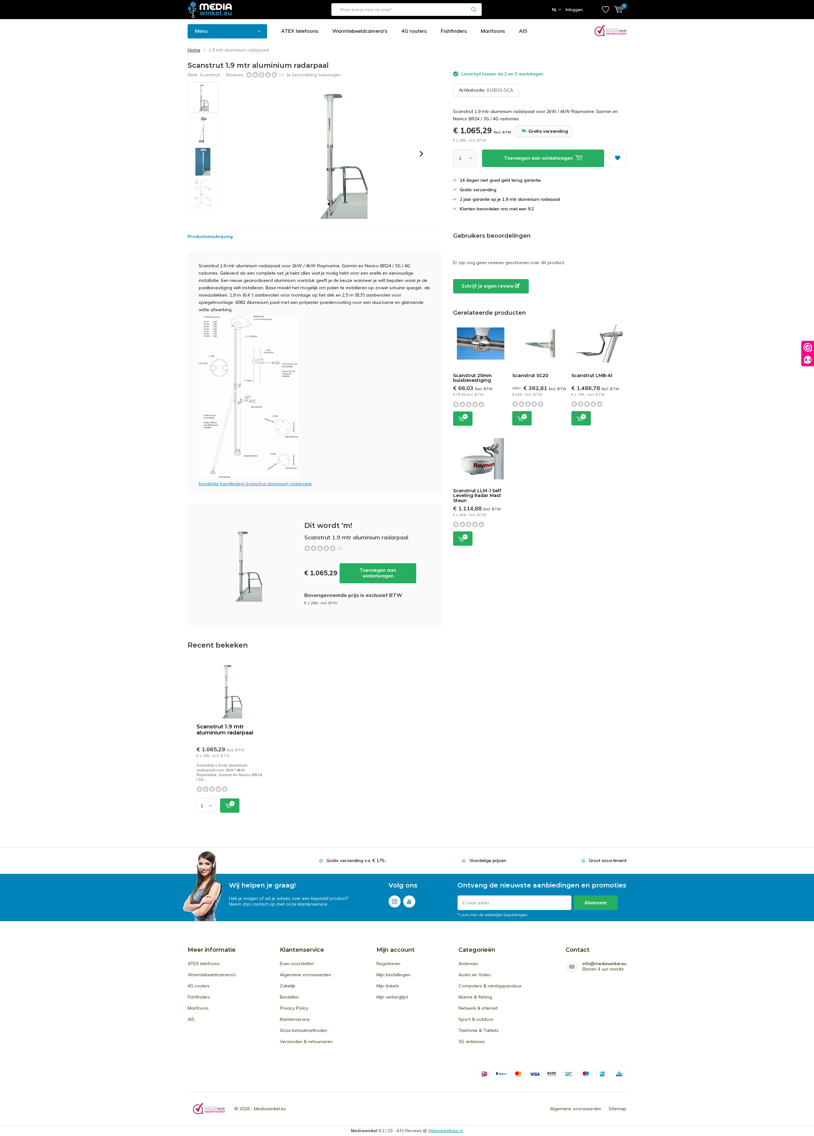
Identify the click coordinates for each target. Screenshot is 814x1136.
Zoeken (474, 9)
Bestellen (289, 997)
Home (194, 50)
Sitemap (617, 1108)
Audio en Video (475, 975)
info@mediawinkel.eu (604, 963)
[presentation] (421, 153)
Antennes (468, 963)
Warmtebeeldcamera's (359, 31)
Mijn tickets (387, 986)
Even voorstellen (297, 963)
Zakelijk (287, 986)
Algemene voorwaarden (305, 975)
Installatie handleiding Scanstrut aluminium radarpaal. (255, 484)
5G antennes (472, 1041)
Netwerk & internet (478, 1008)
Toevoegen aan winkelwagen (378, 573)
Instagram (395, 901)
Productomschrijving (210, 236)
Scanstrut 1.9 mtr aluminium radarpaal (225, 729)
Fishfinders (454, 31)
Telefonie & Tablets (479, 1030)
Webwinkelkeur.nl (445, 1130)
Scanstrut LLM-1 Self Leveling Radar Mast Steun (477, 495)
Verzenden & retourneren (306, 1041)
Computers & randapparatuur (490, 986)
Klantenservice (295, 1019)
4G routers (414, 31)
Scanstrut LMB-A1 (591, 375)
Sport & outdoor (476, 1019)
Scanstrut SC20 (530, 375)
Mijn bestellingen (393, 975)
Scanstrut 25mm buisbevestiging (472, 378)
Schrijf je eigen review (488, 286)
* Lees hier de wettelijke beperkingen (493, 914)
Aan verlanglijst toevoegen (617, 158)
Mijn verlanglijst (392, 997)
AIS (523, 31)
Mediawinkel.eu (270, 1108)
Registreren (388, 963)
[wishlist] (605, 9)
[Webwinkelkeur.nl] (209, 1108)
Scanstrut (210, 75)
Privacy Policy (294, 1008)
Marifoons (493, 31)
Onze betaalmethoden (303, 1030)
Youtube (409, 901)
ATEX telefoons (299, 31)
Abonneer (595, 903)
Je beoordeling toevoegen (313, 75)
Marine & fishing (475, 997)
